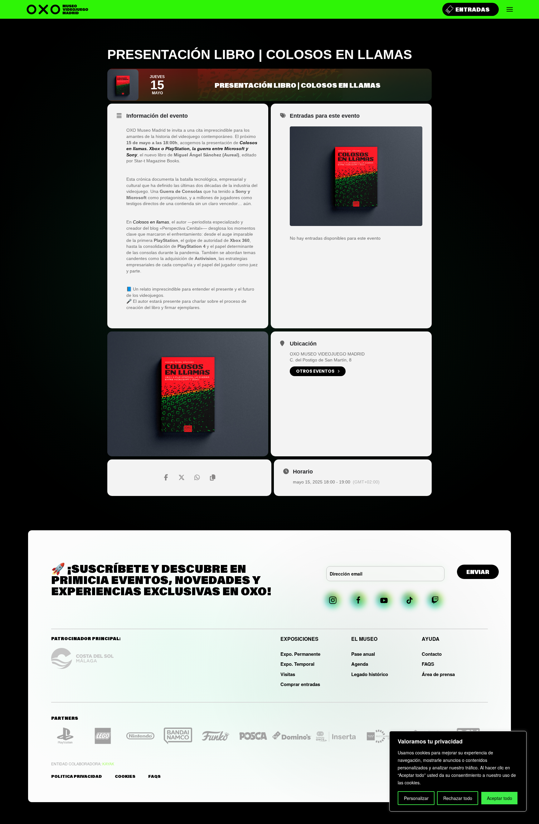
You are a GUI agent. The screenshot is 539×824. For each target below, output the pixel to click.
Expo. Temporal (297, 663)
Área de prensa (438, 674)
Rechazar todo (457, 798)
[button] (509, 9)
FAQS (428, 663)
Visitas (287, 674)
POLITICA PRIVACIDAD (76, 776)
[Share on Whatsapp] (197, 477)
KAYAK (108, 763)
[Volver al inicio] (57, 9)
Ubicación (303, 343)
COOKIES (125, 776)
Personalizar (416, 798)
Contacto (432, 653)
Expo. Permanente (300, 653)
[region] (458, 771)
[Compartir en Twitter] (181, 477)
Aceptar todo (499, 798)
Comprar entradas (300, 684)
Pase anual (363, 653)
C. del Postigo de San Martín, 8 (321, 359)
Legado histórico (369, 674)
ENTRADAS (472, 9)
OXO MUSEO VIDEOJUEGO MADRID (327, 353)
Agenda (359, 663)
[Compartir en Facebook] (166, 477)
